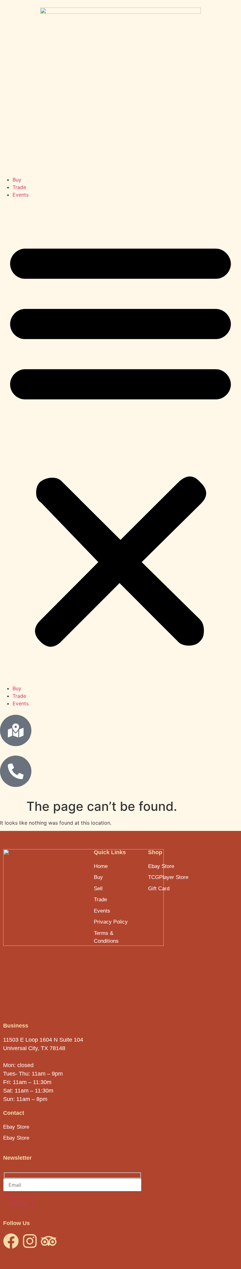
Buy (17, 179)
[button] (120, 441)
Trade (19, 187)
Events (21, 195)
